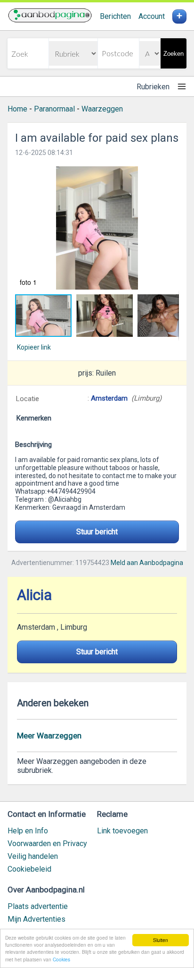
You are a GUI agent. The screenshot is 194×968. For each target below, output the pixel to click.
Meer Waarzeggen (49, 735)
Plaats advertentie (38, 906)
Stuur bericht (97, 531)
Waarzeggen (102, 108)
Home (17, 108)
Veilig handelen (33, 856)
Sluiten (160, 939)
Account (151, 16)
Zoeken (173, 53)
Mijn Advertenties (36, 919)
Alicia (34, 595)
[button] (97, 228)
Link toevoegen (122, 830)
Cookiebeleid (29, 869)
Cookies (61, 959)
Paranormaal (54, 108)
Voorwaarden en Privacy (47, 843)
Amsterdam (110, 398)
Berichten (115, 16)
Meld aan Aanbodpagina (147, 562)
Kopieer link (34, 347)
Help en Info (28, 830)
